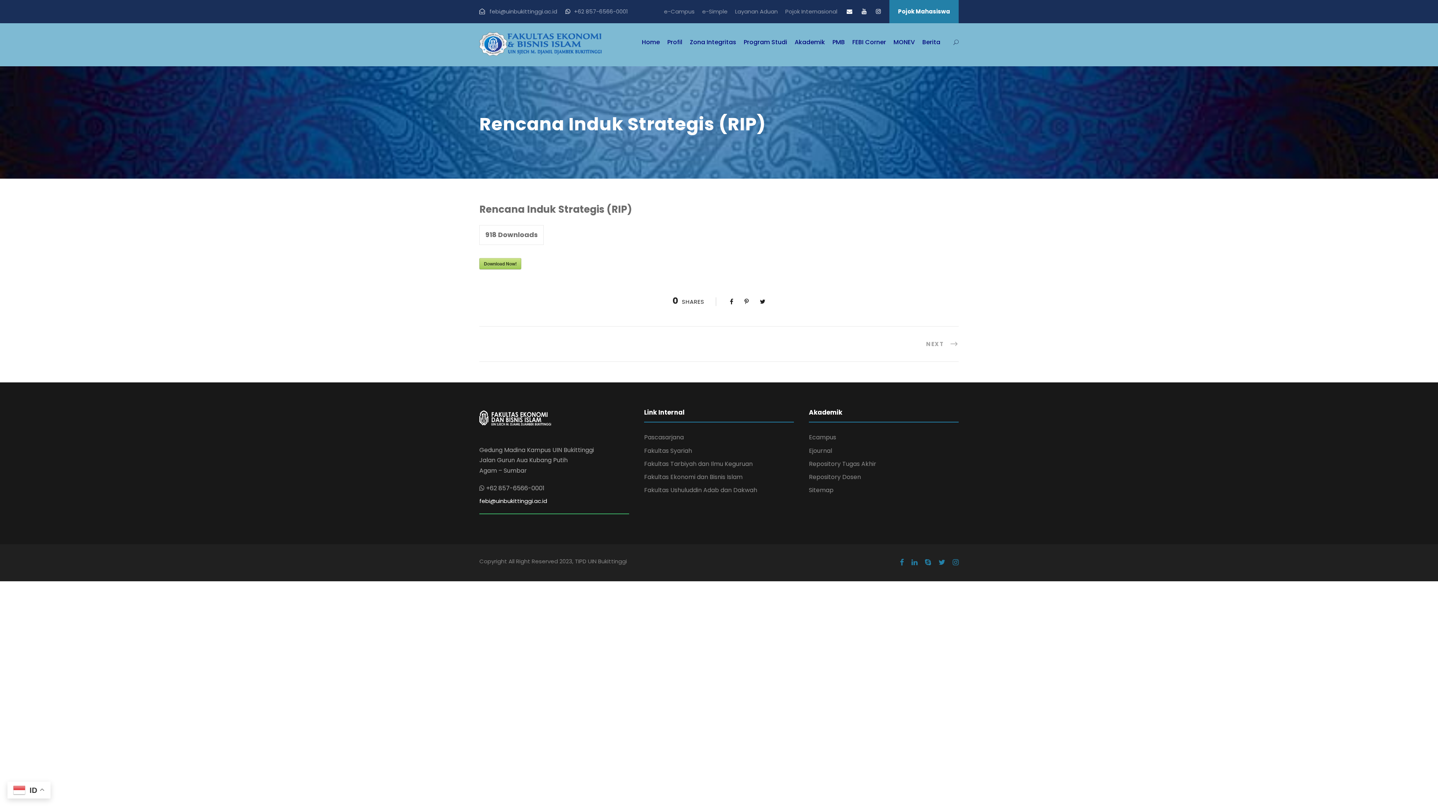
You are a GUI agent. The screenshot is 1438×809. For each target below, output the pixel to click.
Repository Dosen (835, 477)
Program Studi (765, 42)
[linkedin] (914, 563)
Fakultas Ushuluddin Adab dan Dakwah (700, 490)
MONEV (904, 42)
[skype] (928, 563)
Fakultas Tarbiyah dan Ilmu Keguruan (698, 464)
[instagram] (878, 11)
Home (651, 42)
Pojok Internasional (811, 11)
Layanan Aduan (756, 11)
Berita (931, 42)
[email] (849, 11)
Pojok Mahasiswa (924, 11)
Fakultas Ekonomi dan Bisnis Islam (693, 477)
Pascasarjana (664, 437)
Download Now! (500, 263)
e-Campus (679, 11)
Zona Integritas (713, 42)
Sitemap (821, 490)
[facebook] (902, 563)
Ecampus (822, 437)
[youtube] (864, 11)
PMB (838, 42)
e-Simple (715, 11)
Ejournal (820, 450)
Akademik (810, 42)
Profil (674, 42)
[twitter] (941, 563)
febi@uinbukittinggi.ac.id (513, 501)
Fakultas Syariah (668, 450)
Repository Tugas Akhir (842, 464)
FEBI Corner (869, 42)
